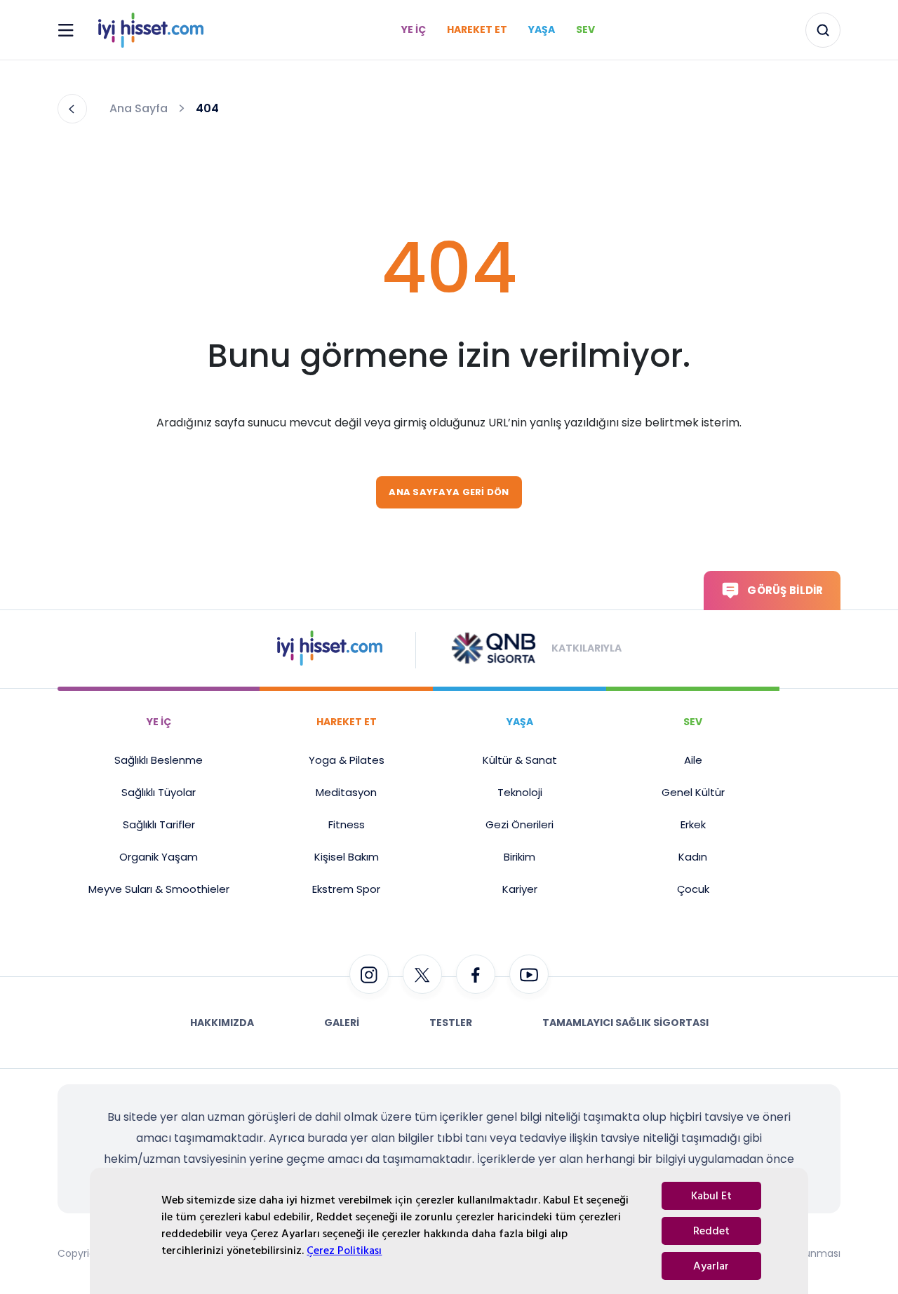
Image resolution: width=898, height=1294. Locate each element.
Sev (585, 29)
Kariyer (519, 889)
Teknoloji (519, 792)
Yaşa (541, 29)
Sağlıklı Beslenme (158, 760)
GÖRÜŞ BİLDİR (785, 590)
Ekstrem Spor (346, 889)
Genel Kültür (693, 792)
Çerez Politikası (344, 1250)
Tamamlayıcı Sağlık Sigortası (625, 1023)
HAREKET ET (346, 722)
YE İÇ (159, 722)
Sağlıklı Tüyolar (158, 792)
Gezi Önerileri (519, 824)
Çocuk (693, 889)
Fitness (346, 824)
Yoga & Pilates (346, 760)
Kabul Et (711, 1196)
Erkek (693, 824)
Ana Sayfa (138, 108)
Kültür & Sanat (520, 760)
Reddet (711, 1231)
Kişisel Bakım (346, 856)
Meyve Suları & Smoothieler (158, 889)
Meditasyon (346, 792)
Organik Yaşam (158, 856)
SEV (692, 722)
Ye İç (413, 29)
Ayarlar (711, 1266)
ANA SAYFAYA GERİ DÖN (449, 492)
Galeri (341, 1023)
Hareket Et (477, 29)
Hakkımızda (222, 1023)
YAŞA (520, 722)
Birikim (519, 856)
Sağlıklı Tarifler (159, 824)
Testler (450, 1023)
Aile (693, 760)
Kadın (692, 856)
